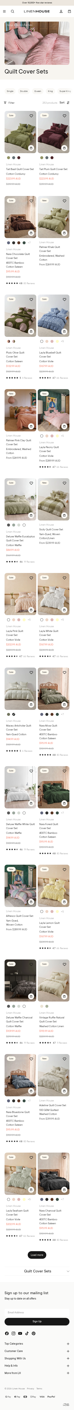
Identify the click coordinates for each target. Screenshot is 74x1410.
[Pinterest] (33, 1333)
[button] (64, 102)
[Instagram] (13, 1333)
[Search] (12, 11)
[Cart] (69, 11)
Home (10, 25)
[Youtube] (20, 1333)
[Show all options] (29, 242)
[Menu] (4, 11)
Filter (11, 103)
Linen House (18, 1388)
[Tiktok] (27, 1333)
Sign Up (37, 1321)
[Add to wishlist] (31, 116)
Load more (37, 1255)
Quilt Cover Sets (37, 1271)
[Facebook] (7, 1333)
